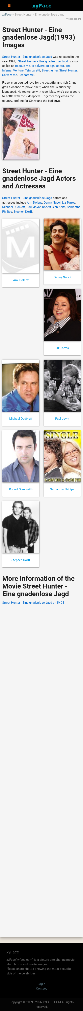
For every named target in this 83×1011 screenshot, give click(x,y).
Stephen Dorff (22, 211)
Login (41, 984)
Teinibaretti (32, 70)
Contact (41, 988)
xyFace (6, 14)
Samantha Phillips (62, 489)
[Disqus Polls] (41, 659)
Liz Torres (68, 202)
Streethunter (50, 70)
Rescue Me (22, 66)
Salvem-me (9, 75)
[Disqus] (41, 765)
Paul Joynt (34, 207)
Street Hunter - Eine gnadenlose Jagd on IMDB (33, 602)
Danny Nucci (52, 202)
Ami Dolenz (34, 202)
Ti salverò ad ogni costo (47, 66)
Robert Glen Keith (53, 207)
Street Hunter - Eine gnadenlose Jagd (27, 57)
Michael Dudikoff (13, 207)
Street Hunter (68, 70)
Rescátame (26, 75)
